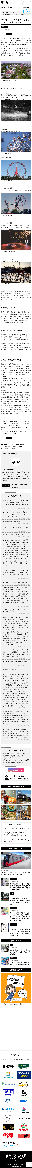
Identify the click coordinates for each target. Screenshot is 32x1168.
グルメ (19, 7)
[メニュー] (29, 3)
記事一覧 (6, 486)
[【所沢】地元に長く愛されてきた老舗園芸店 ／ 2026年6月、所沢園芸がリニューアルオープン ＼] (23, 797)
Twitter (16, 485)
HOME (3, 7)
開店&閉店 (26, 7)
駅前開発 (14, 448)
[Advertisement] (16, 1032)
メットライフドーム (6, 446)
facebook (24, 485)
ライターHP (17, 487)
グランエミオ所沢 (17, 446)
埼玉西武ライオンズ (19, 444)
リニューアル (4, 448)
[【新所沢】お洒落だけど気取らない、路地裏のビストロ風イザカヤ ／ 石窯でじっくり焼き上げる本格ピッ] (8, 812)
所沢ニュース (11, 7)
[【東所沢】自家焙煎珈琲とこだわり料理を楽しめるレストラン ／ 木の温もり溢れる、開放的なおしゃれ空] (8, 797)
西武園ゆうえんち (8, 444)
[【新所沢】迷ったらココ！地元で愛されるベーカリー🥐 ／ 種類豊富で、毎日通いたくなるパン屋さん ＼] (23, 812)
